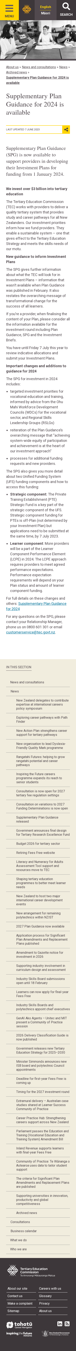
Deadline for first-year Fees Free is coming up (41, 1081)
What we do (18, 1240)
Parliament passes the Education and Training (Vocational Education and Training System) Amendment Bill (42, 1135)
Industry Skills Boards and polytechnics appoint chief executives (43, 1007)
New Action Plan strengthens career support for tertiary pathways (41, 733)
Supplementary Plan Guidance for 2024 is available (37, 80)
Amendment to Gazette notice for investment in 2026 (39, 955)
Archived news (16, 72)
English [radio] (45, 7)
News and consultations (39, 67)
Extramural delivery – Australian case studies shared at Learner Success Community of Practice (42, 1105)
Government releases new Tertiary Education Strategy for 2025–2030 (40, 1050)
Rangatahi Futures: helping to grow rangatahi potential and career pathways (40, 761)
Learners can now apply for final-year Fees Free (42, 994)
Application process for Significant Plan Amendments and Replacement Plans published (41, 939)
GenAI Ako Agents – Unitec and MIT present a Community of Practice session (41, 1022)
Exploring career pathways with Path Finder (41, 720)
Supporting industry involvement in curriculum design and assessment (41, 968)
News (63, 67)
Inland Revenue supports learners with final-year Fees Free (40, 1150)
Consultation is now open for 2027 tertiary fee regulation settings (40, 793)
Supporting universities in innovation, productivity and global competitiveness (42, 1200)
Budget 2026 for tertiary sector (38, 844)
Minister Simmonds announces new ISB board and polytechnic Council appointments (41, 1066)
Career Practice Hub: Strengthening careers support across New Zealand (42, 1120)
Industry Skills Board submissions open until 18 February (40, 981)
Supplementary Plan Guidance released (37, 819)
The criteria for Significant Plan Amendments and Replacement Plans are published (42, 1183)
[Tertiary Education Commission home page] (26, 9)
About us (12, 67)
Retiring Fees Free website (35, 853)
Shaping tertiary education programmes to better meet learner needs (41, 883)
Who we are (18, 1249)
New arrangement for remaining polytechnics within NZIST (38, 915)
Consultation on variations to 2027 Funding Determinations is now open (42, 806)
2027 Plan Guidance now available (40, 926)
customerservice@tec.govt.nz (30, 632)
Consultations (20, 1222)
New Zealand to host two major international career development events (39, 900)
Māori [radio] (45, 13)
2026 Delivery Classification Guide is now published (42, 1037)
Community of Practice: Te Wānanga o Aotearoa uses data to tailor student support (43, 1165)
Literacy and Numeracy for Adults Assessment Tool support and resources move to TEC (39, 866)
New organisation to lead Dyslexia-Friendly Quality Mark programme (41, 746)
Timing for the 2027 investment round (42, 1092)
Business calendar (24, 1231)
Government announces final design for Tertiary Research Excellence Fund (43, 833)
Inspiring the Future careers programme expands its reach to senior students (39, 778)
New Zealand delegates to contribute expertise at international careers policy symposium (42, 704)
